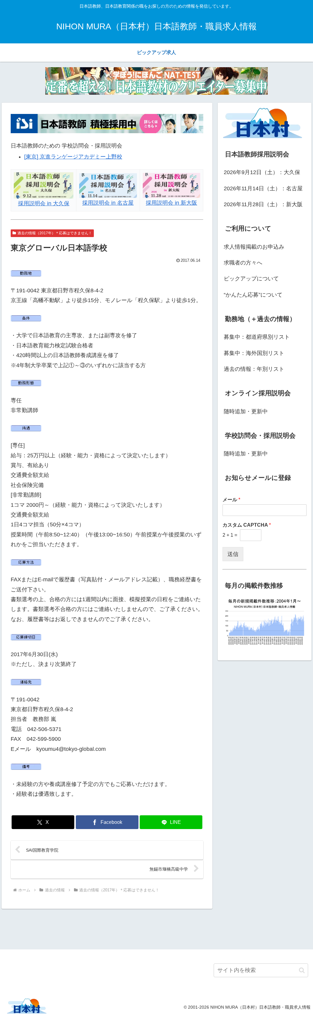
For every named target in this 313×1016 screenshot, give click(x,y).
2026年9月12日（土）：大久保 (262, 172)
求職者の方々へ (243, 263)
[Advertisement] (156, 928)
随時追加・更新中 (246, 411)
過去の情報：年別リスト (254, 369)
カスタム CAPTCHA (247, 525)
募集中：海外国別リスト (254, 353)
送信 (232, 554)
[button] (301, 970)
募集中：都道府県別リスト (257, 337)
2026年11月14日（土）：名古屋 (263, 188)
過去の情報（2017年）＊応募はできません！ (54, 233)
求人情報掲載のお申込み (254, 247)
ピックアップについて (251, 279)
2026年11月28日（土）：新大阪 (263, 204)
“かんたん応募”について (253, 295)
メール (231, 499)
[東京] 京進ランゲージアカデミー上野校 (73, 157)
